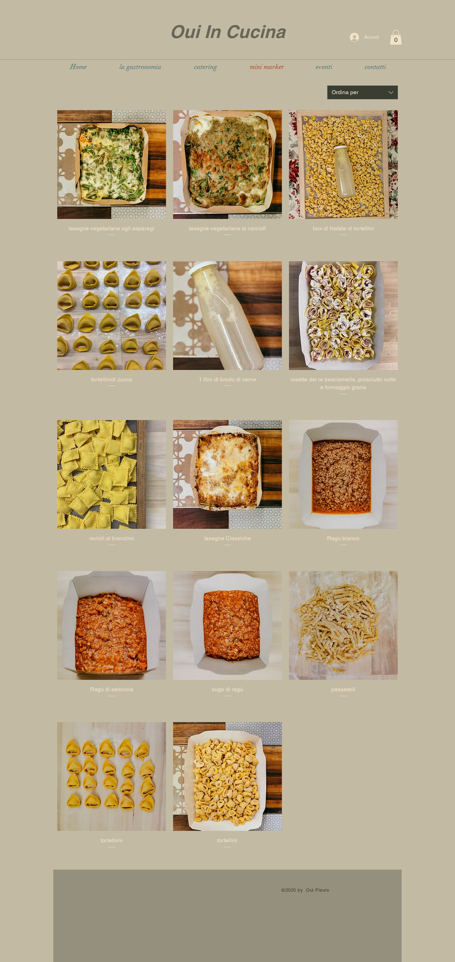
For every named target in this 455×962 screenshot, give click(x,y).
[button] (396, 37)
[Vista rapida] (111, 164)
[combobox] (362, 92)
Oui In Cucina (227, 31)
